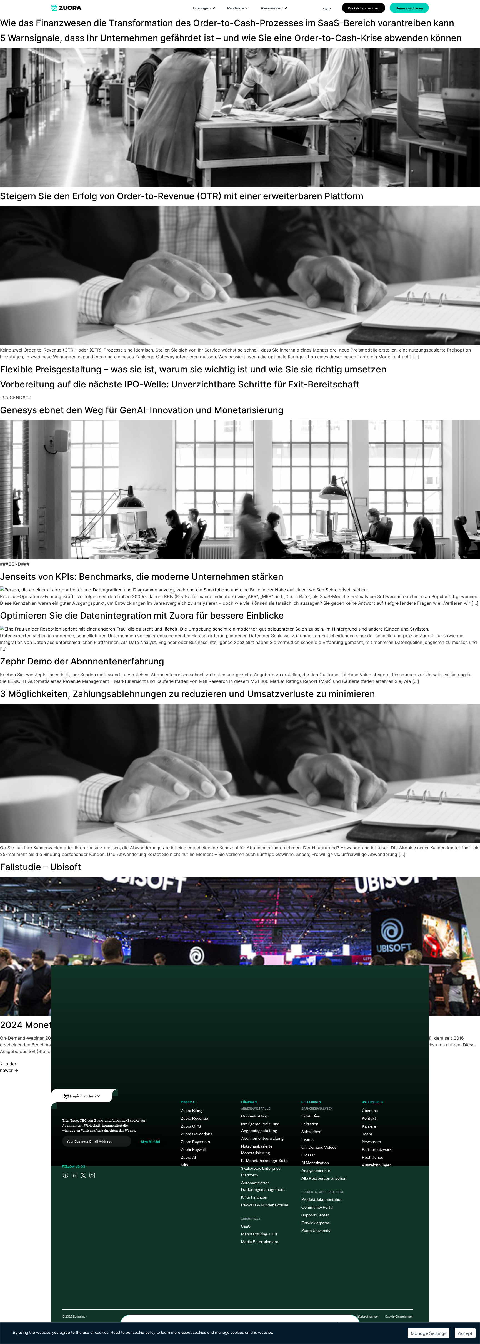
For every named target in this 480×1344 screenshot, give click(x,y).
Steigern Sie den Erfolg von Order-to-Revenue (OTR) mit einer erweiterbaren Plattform (181, 196)
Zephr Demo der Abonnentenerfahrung (82, 661)
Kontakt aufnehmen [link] (363, 8)
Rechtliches (372, 1157)
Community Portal (317, 1207)
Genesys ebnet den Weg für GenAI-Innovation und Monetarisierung (142, 410)
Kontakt (369, 1118)
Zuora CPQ (191, 1126)
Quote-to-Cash (255, 1116)
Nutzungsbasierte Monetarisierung (256, 1149)
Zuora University (315, 1230)
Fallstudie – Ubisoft (40, 867)
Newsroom (371, 1141)
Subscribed (311, 1131)
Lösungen (202, 8)
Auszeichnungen (377, 1165)
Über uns (370, 1110)
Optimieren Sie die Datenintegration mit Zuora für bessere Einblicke (142, 615)
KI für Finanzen (254, 1197)
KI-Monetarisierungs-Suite (264, 1160)
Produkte (235, 8)
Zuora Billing (191, 1110)
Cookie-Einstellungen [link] (399, 1316)
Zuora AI (188, 1157)
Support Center (315, 1215)
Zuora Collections (196, 1133)
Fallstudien (310, 1116)
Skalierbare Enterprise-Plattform (261, 1171)
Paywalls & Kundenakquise (264, 1205)
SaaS (246, 1226)
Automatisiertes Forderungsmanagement (263, 1185)
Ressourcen (271, 8)
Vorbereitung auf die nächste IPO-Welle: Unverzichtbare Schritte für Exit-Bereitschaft (179, 384)
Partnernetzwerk (377, 1149)
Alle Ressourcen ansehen (323, 1178)
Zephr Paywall (193, 1149)
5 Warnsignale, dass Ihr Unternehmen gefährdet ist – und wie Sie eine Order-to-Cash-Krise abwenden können (231, 38)
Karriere (369, 1126)
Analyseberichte (315, 1170)
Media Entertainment (259, 1241)
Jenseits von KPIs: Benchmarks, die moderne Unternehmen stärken (141, 576)
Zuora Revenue (194, 1118)
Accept (465, 1333)
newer (9, 1070)
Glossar (308, 1155)
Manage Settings (428, 1333)
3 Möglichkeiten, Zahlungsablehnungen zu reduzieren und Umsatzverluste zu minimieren (187, 693)
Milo (184, 1165)
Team (367, 1133)
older (8, 1063)
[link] (66, 7)
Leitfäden (309, 1123)
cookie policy (144, 1332)
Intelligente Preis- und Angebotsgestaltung (260, 1127)
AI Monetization (315, 1162)
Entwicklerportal (315, 1222)
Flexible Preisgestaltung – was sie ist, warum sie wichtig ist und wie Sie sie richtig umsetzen (193, 369)
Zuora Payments (195, 1141)
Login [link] (326, 8)
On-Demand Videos (318, 1147)
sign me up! (150, 1141)
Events (307, 1139)
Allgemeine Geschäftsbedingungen (356, 1316)
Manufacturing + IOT (259, 1233)
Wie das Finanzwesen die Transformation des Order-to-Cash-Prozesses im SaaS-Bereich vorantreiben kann (227, 23)
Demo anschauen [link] (409, 8)
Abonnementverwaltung (262, 1138)
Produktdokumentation (321, 1199)
